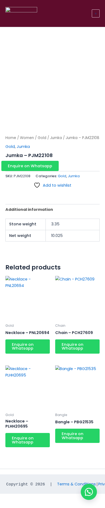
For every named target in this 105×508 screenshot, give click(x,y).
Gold (42, 137)
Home (10, 137)
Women (27, 137)
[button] (52, 166)
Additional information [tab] (29, 209)
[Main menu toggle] (96, 13)
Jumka (56, 137)
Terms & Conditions (76, 484)
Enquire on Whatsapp (30, 166)
